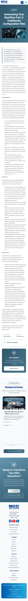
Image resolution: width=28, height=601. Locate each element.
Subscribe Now (14, 368)
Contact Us (15, 491)
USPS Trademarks (14, 594)
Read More (7, 425)
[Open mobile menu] (22, 2)
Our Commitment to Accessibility (14, 596)
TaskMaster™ (6, 67)
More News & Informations (15, 451)
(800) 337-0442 (14, 517)
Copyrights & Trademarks (14, 589)
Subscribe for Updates (15, 495)
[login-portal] (26, 2)
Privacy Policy (14, 591)
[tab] (8, 445)
